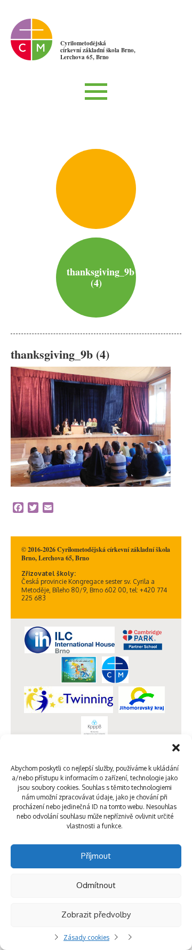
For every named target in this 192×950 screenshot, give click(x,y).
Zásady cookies (86, 937)
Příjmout (96, 856)
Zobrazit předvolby (96, 914)
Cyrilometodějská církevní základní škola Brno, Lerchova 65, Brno (97, 50)
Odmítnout (96, 885)
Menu (96, 91)
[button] (176, 747)
